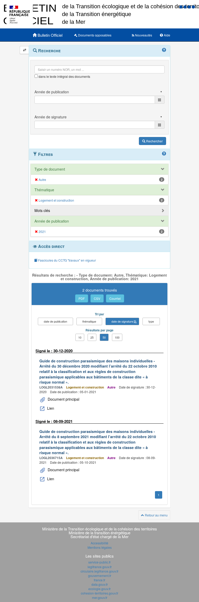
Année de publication (51, 221)
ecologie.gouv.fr (99, 588)
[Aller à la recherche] (190, 6)
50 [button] (104, 337)
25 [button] (92, 337)
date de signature (122, 321)
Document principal (63, 399)
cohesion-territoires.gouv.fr (99, 593)
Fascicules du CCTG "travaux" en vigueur (66, 260)
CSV (97, 298)
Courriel (115, 298)
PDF (82, 298)
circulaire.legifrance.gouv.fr (99, 571)
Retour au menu (156, 515)
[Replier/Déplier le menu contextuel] (24, 50)
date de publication (55, 321)
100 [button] (117, 337)
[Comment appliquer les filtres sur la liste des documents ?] (164, 154)
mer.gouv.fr (99, 597)
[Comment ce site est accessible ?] (181, 6)
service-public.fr (99, 562)
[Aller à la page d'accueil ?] (193, 6)
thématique (89, 321)
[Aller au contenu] (185, 6)
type (151, 321)
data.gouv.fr (99, 584)
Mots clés (42, 210)
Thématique (44, 189)
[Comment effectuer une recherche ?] (164, 50)
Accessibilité (99, 543)
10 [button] (79, 337)
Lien (50, 408)
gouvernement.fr (99, 575)
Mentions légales (100, 547)
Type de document (49, 169)
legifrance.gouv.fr (100, 567)
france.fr (99, 580)
